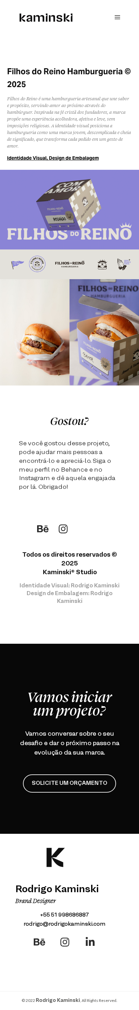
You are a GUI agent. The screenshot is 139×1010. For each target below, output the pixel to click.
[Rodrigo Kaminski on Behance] (42, 529)
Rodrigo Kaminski (58, 1000)
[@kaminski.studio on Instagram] (63, 529)
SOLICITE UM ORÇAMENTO (69, 783)
